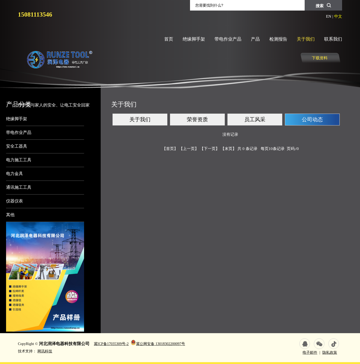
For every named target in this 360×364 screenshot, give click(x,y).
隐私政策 (329, 353)
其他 (10, 214)
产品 (255, 39)
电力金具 (14, 173)
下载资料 (320, 58)
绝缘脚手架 (194, 39)
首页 (168, 39)
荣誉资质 (197, 119)
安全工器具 (16, 146)
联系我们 (333, 39)
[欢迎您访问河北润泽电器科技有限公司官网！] (57, 90)
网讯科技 (44, 351)
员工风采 (254, 119)
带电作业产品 (228, 39)
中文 (338, 16)
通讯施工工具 (18, 187)
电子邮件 (310, 353)
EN (328, 16)
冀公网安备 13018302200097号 (160, 344)
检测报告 (278, 39)
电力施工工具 (18, 160)
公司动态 (312, 119)
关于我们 (306, 39)
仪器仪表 (14, 201)
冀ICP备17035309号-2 (111, 344)
